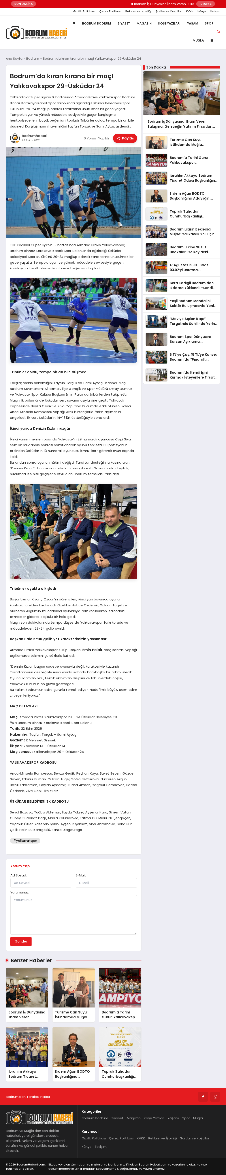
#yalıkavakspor (25, 840)
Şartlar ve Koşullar (169, 11)
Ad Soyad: (18, 875)
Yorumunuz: (19, 892)
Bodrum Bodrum (96, 23)
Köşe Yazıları (169, 23)
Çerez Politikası (110, 11)
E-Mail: (81, 875)
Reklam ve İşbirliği (138, 11)
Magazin (144, 23)
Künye (202, 11)
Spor (209, 23)
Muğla (198, 40)
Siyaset (124, 23)
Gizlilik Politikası (84, 11)
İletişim (215, 11)
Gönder (21, 941)
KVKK (189, 11)
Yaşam (192, 23)
